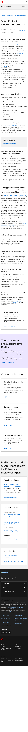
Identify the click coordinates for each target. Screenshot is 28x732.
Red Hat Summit (4, 651)
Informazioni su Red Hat (5, 643)
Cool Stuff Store (18, 648)
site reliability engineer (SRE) (10, 125)
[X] (12, 578)
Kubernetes (20, 45)
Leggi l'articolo (8, 397)
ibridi (22, 65)
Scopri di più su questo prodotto (13, 561)
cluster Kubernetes (21, 53)
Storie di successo (5, 622)
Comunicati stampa (19, 615)
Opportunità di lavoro (19, 643)
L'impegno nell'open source (21, 618)
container (4, 45)
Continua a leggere (9, 143)
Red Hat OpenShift (6, 6)
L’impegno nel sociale (19, 621)
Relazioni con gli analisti (6, 625)
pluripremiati (12, 611)
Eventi (2, 644)
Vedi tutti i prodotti (9, 497)
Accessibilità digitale (19, 660)
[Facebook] (9, 578)
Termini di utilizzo (18, 658)
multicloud (4, 67)
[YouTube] (5, 578)
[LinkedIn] (2, 578)
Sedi (16, 644)
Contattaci (3, 646)
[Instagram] (16, 578)
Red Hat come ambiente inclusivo (6, 649)
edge (10, 67)
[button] (22, 31)
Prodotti (3, 15)
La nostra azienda (5, 615)
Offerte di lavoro (18, 623)
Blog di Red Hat (18, 646)
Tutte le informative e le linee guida (7, 661)
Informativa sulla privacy (5, 658)
